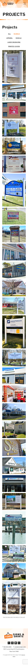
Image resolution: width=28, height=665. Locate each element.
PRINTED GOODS (14, 46)
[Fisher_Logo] (8, 2)
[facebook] (9, 643)
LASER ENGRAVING (14, 42)
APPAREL (9, 38)
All (9, 34)
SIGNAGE (17, 34)
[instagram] (12, 643)
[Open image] (14, 66)
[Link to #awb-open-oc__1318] (24, 4)
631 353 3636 (7, 647)
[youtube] (15, 643)
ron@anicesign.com (20, 647)
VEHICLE (19, 38)
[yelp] (19, 643)
